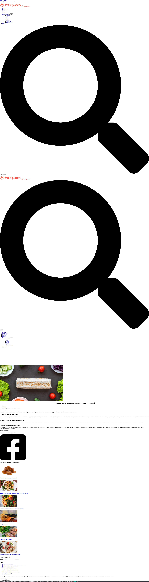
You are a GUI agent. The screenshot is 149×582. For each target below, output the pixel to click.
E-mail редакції (3, 578)
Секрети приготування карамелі (8, 478)
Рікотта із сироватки (6, 574)
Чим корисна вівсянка (6, 570)
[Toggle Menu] (11, 14)
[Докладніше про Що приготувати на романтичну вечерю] (8, 552)
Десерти (4, 11)
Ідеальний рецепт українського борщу (9, 566)
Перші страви (5, 9)
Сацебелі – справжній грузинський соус (10, 569)
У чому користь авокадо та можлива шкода (10, 571)
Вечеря (7, 17)
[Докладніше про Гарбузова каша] (8, 521)
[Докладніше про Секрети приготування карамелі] (8, 475)
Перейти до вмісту (3, 0)
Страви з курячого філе (6, 539)
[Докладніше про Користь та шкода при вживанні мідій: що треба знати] (8, 491)
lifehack (1, 410)
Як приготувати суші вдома (7, 567)
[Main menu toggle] (1, 330)
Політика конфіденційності (5, 579)
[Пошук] (15, 559)
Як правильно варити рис (7, 564)
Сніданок (8, 15)
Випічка (7, 20)
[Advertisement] (74, 357)
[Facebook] (74, 447)
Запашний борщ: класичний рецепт (9, 568)
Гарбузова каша (4, 524)
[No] (77, 581)
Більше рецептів (5, 14)
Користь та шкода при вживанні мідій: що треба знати (14, 493)
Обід (7, 16)
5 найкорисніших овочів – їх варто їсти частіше (12, 508)
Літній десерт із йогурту (7, 573)
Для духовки (8, 21)
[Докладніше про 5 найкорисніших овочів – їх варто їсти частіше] (8, 506)
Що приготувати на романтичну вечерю (10, 554)
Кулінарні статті (9, 22)
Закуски (7, 19)
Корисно (4, 12)
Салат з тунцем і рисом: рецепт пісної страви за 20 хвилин (14, 565)
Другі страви (4, 10)
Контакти (4, 23)
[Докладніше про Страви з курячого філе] (8, 536)
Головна (4, 8)
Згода (76, 581)
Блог (4, 410)
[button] (9, 14)
